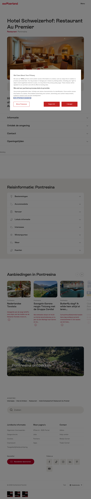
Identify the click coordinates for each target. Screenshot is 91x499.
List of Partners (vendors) (22, 98)
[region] (45, 90)
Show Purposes (21, 104)
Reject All (51, 104)
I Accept (69, 104)
